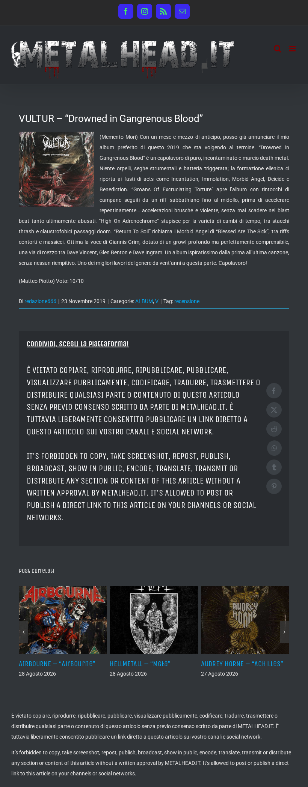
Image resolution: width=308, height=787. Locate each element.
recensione (186, 301)
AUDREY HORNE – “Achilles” (242, 663)
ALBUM (144, 301)
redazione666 (40, 301)
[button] (23, 632)
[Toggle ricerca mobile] (277, 49)
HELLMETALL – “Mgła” (140, 663)
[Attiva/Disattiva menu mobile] (293, 49)
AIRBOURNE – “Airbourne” (57, 663)
